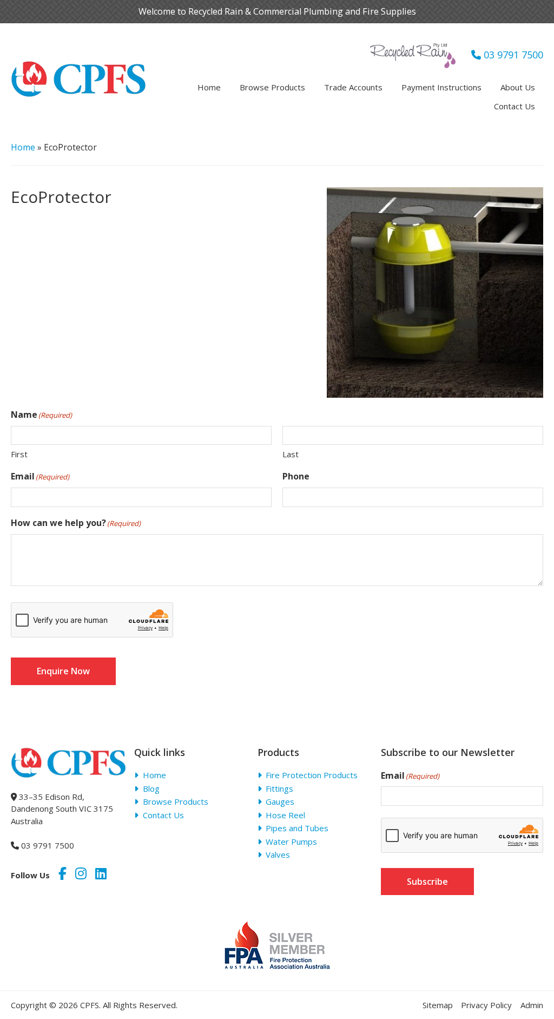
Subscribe (427, 881)
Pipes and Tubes (297, 828)
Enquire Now (63, 671)
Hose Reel (285, 815)
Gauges (280, 801)
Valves (278, 854)
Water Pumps (291, 841)
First (19, 454)
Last (290, 454)
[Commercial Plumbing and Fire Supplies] (78, 67)
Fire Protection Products (312, 775)
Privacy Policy (486, 1005)
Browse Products (175, 801)
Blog (151, 788)
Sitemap (438, 1005)
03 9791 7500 (512, 54)
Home (23, 147)
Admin (531, 1005)
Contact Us (163, 815)
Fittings (279, 788)
